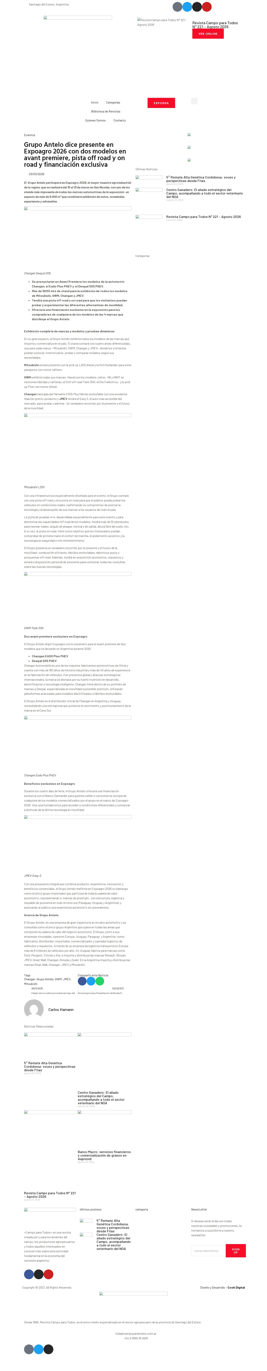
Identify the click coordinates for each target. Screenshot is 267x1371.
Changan (29, 979)
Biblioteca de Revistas (105, 111)
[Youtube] (48, 1274)
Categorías (113, 102)
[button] (194, 101)
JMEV (66, 979)
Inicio (94, 102)
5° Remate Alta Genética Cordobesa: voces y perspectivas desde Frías (49, 1066)
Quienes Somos (95, 120)
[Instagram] (39, 1274)
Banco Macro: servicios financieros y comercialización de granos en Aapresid (104, 1155)
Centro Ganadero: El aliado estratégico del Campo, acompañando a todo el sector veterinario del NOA (101, 1097)
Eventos (29, 135)
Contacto (120, 120)
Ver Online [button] (208, 33)
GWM (58, 979)
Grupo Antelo (45, 979)
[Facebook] (29, 1274)
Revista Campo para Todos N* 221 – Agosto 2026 (50, 1195)
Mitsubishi (31, 984)
